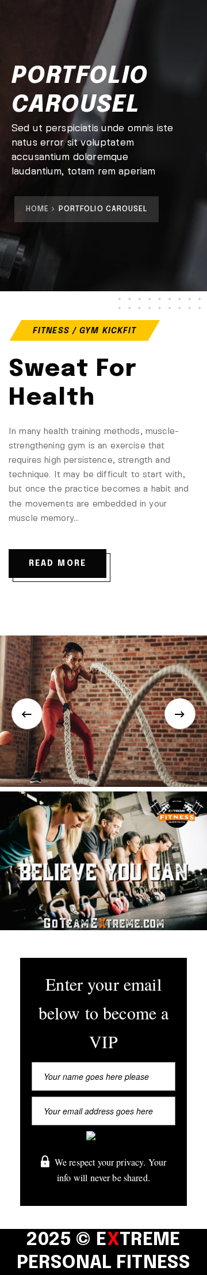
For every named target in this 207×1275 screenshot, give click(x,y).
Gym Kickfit (107, 331)
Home (37, 209)
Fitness (51, 331)
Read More (57, 564)
